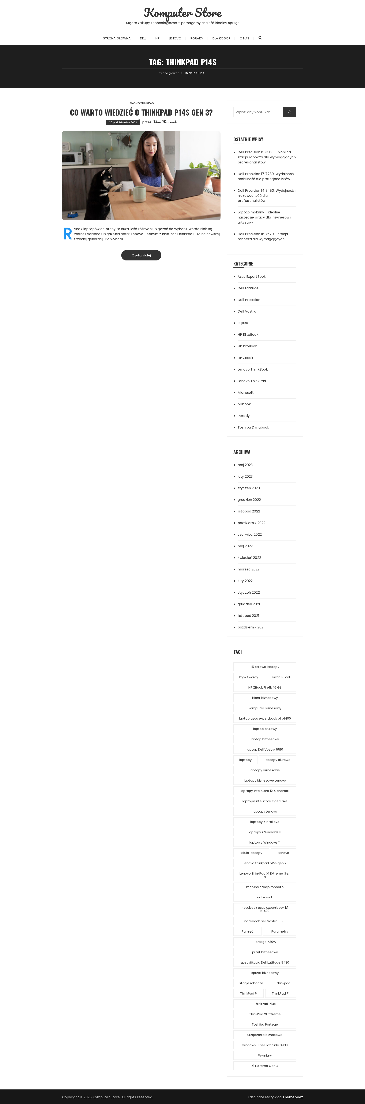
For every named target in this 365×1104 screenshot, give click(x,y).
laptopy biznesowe (265, 770)
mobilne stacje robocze (265, 887)
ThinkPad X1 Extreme (265, 1014)
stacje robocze (251, 983)
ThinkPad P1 (281, 993)
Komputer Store (182, 12)
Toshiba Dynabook (253, 427)
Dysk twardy (248, 677)
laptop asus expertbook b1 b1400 (265, 718)
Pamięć (247, 931)
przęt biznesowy (265, 952)
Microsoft (246, 392)
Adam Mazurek (165, 121)
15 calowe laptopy (265, 667)
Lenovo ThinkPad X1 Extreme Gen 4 (265, 875)
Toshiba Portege (265, 1024)
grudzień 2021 (249, 604)
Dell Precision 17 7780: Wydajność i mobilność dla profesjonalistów (266, 176)
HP (157, 38)
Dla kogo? (221, 38)
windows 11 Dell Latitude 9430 (265, 1045)
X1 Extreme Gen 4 (264, 1066)
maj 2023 (245, 464)
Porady (197, 38)
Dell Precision (249, 299)
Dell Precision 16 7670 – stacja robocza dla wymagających (263, 236)
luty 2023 (245, 476)
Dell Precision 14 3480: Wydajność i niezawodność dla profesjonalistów (267, 195)
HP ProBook (247, 346)
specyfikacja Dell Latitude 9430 (265, 962)
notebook (265, 897)
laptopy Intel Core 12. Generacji (265, 791)
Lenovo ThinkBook (253, 369)
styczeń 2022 (249, 592)
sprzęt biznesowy (265, 973)
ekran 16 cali (281, 677)
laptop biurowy (265, 729)
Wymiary (265, 1055)
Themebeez (293, 1097)
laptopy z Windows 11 (265, 832)
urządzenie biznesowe (264, 1035)
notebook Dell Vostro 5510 (265, 921)
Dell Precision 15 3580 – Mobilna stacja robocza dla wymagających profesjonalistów (267, 157)
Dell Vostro (247, 311)
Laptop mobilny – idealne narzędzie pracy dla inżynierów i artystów (264, 217)
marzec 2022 (249, 569)
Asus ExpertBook (252, 276)
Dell (143, 38)
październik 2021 (251, 627)
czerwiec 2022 (250, 534)
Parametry (279, 931)
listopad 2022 (249, 511)
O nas (244, 38)
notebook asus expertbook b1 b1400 (265, 909)
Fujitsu (243, 323)
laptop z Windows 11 (265, 842)
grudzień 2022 (249, 499)
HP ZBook (245, 357)
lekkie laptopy (251, 853)
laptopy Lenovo (265, 811)
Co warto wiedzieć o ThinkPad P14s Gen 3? (141, 112)
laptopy (245, 760)
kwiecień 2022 (249, 557)
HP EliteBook (248, 334)
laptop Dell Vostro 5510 (265, 749)
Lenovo (175, 38)
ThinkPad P (248, 993)
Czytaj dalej (141, 255)
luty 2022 (245, 580)
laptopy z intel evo (264, 822)
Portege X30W (265, 942)
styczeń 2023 (249, 488)
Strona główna (117, 38)
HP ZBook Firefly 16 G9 (265, 687)
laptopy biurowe (277, 760)
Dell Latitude (248, 288)
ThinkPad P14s (265, 1004)
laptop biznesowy (265, 739)
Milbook (244, 404)
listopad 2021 (248, 615)
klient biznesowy (265, 698)
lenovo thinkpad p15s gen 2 (265, 863)
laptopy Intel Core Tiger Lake (264, 801)
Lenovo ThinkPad (141, 103)
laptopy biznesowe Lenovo (265, 780)
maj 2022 (245, 546)
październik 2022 (251, 522)
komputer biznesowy (265, 708)
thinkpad (283, 983)
